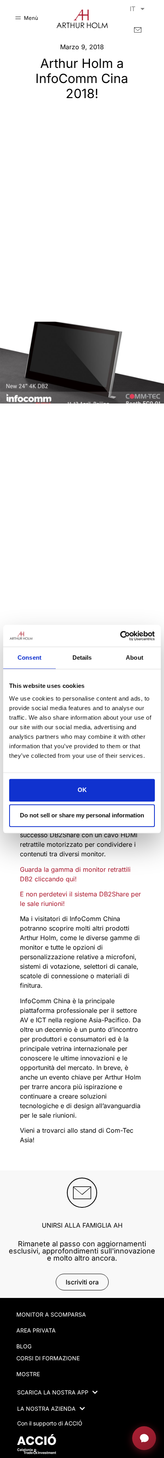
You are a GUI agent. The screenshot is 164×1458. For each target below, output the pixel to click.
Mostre (28, 1374)
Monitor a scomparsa (51, 1314)
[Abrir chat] (144, 1438)
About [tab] (134, 657)
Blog (23, 1346)
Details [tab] (82, 657)
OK (82, 789)
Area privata (36, 1330)
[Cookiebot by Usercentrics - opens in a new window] (120, 636)
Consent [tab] (29, 657)
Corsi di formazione (48, 1358)
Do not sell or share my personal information (82, 815)
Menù (31, 18)
